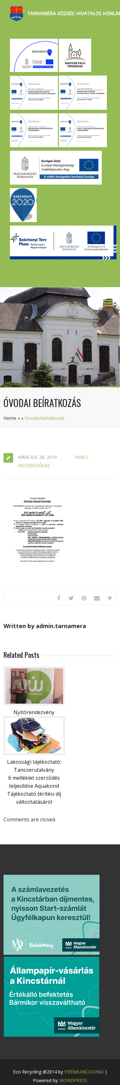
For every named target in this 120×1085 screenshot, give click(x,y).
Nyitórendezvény (33, 712)
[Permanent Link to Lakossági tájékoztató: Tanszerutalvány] (34, 753)
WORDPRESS (73, 1080)
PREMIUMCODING (83, 1072)
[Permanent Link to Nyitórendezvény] (34, 703)
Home (10, 418)
